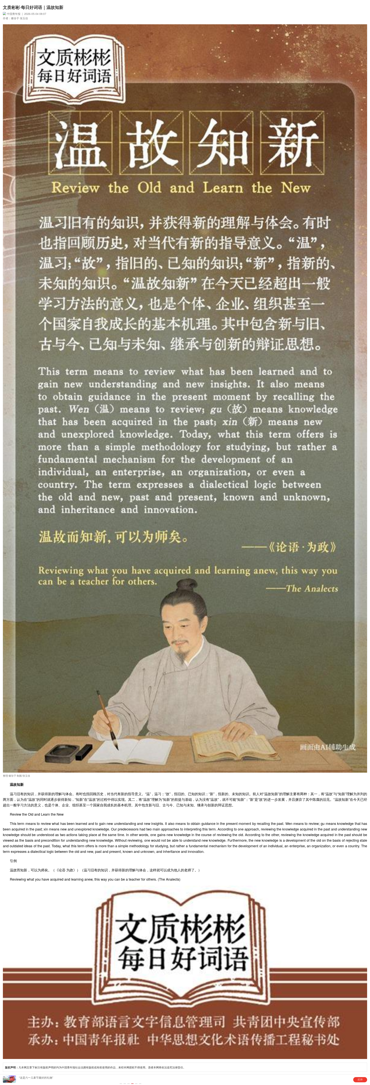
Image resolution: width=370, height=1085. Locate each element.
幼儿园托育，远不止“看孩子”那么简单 (41, 1077)
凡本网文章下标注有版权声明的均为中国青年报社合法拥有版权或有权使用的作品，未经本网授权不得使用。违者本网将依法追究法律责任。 (95, 1067)
